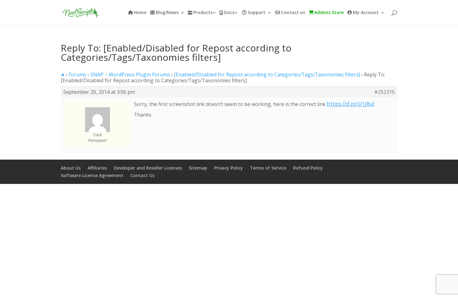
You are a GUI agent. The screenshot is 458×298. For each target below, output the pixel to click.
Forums (77, 74)
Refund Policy (308, 168)
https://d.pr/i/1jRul (351, 104)
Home (140, 12)
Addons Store (329, 12)
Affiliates (97, 168)
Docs (229, 12)
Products (202, 12)
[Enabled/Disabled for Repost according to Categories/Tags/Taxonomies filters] (267, 74)
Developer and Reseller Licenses (148, 168)
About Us (71, 168)
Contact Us (142, 175)
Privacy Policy (228, 168)
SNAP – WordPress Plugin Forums (130, 74)
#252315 (384, 92)
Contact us (293, 12)
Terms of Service (268, 168)
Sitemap (198, 168)
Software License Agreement (92, 175)
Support (256, 12)
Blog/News (167, 12)
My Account (366, 12)
